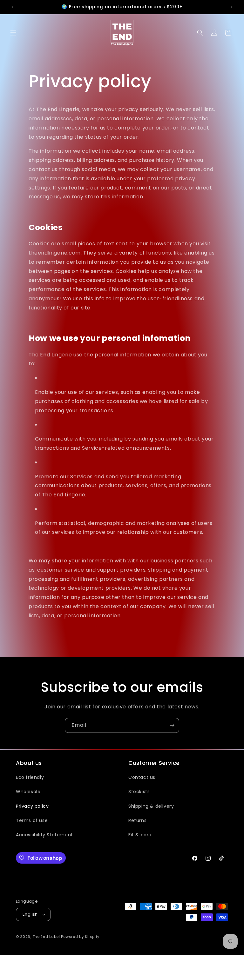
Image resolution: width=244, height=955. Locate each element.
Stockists (139, 791)
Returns (137, 820)
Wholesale (28, 791)
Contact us (141, 777)
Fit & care (140, 835)
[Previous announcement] (12, 7)
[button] (13, 33)
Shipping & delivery (151, 806)
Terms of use (32, 820)
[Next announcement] (232, 7)
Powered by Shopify (80, 936)
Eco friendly (30, 777)
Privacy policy (32, 806)
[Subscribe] (172, 725)
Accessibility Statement (44, 835)
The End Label (47, 936)
